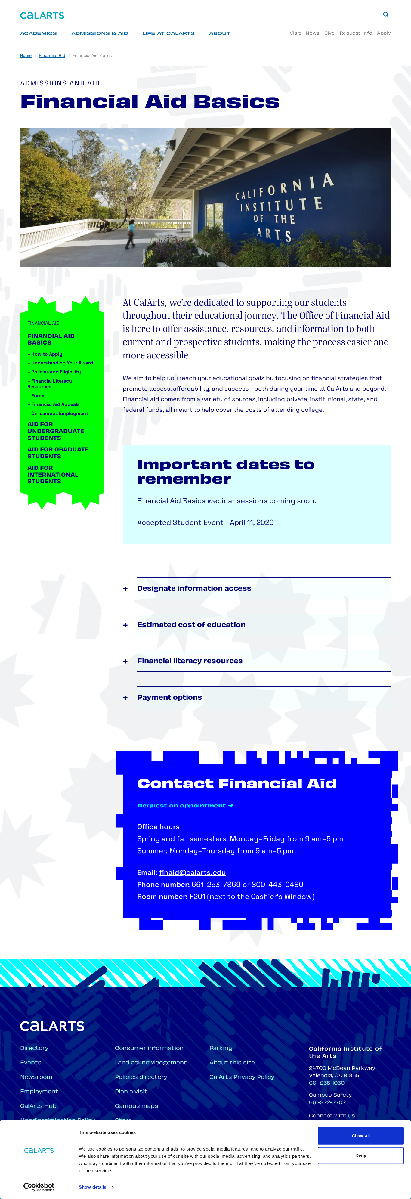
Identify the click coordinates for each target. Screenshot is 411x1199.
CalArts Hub (38, 1106)
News (312, 33)
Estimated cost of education (191, 625)
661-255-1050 (327, 1083)
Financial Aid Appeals (53, 404)
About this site (232, 1063)
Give (329, 33)
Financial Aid (52, 56)
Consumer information (149, 1048)
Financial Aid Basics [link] (92, 56)
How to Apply (44, 354)
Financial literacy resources (190, 661)
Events (31, 1063)
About (219, 34)
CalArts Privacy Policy (241, 1077)
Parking (220, 1048)
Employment (39, 1092)
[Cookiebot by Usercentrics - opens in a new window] (39, 1187)
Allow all (361, 1135)
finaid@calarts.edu (192, 873)
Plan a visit (131, 1092)
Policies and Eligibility (54, 372)
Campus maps (136, 1106)
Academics (38, 34)
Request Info (356, 33)
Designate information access (194, 589)
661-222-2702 (327, 1103)
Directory (34, 1048)
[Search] (386, 14)
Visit (295, 33)
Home (26, 56)
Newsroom (36, 1077)
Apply (384, 33)
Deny (360, 1155)
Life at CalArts (168, 34)
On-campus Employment (57, 413)
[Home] (42, 15)
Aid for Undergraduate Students (55, 431)
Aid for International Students (52, 475)
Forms (36, 396)
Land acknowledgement (151, 1063)
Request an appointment (181, 806)
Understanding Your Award (60, 363)
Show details (92, 1187)
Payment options (169, 698)
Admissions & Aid (99, 34)
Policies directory (141, 1077)
